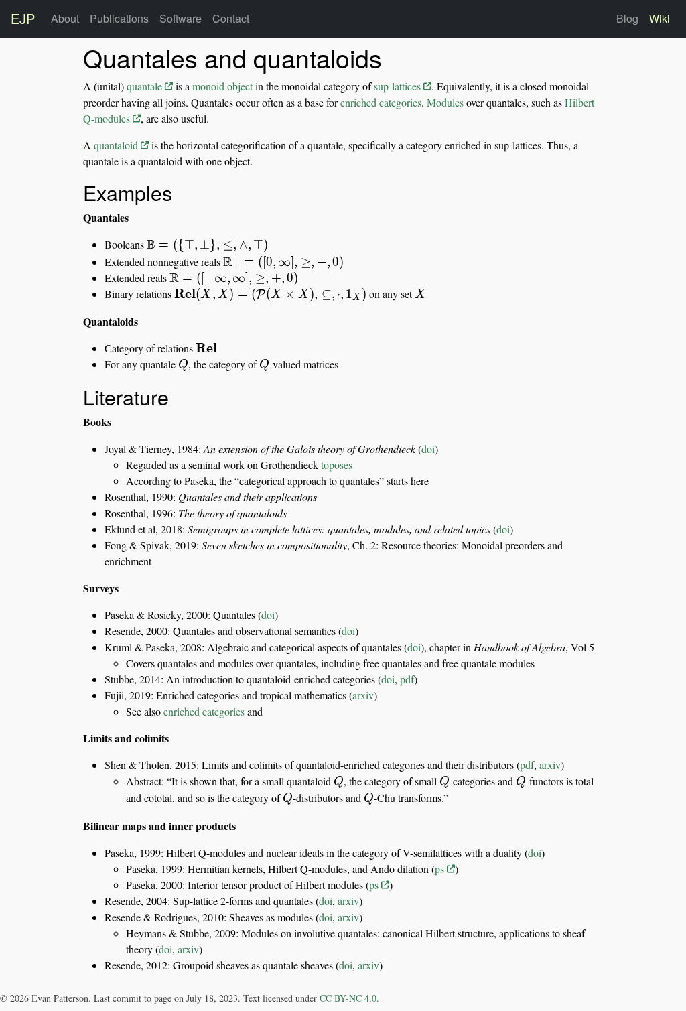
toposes (336, 465)
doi (428, 449)
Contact (230, 18)
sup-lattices (398, 86)
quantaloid (117, 145)
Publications (119, 18)
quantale (146, 86)
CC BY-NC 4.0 (348, 998)
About (65, 18)
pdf (407, 679)
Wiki (659, 18)
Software (180, 18)
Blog (627, 18)
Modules (445, 102)
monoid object (222, 86)
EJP (23, 18)
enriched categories (380, 102)
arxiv (363, 695)
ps (441, 869)
